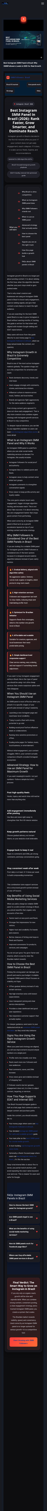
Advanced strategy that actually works (29, 226)
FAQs (39, 91)
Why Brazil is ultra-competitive (29, 193)
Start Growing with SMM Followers (23, 1342)
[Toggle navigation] (42, 3)
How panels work (34, 84)
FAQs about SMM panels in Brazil (29, 263)
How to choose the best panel (29, 235)
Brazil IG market (12, 84)
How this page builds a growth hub (28, 253)
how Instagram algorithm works (24, 432)
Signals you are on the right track (29, 243)
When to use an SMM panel (28, 218)
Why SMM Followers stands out (29, 210)
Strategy (9, 91)
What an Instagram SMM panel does (29, 201)
